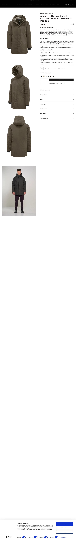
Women (37, 4)
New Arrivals (20, 4)
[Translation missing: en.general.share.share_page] (73, 24)
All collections (8, 8)
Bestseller (52, 4)
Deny (65, 531)
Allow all (64, 524)
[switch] (35, 537)
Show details (63, 537)
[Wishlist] (68, 4)
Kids (47, 4)
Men (42, 4)
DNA (58, 4)
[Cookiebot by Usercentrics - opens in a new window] (9, 537)
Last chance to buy (29, 4)
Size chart (71, 65)
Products (13, 8)
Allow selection (65, 527)
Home (4, 8)
